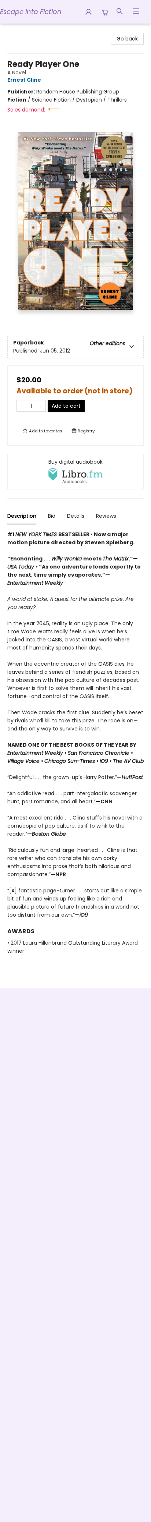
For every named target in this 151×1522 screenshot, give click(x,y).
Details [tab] (75, 516)
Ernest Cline (24, 80)
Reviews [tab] (106, 516)
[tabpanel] (75, 751)
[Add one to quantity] (40, 406)
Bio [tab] (51, 516)
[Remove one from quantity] (21, 406)
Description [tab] (21, 516)
